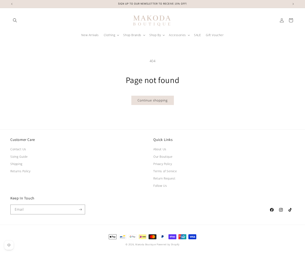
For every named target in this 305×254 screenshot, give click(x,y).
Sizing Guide (19, 157)
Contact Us (18, 149)
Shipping (16, 164)
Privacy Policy (162, 164)
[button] (15, 20)
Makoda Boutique (145, 244)
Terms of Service (165, 171)
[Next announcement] (293, 4)
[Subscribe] (80, 209)
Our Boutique (162, 157)
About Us (159, 149)
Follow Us (160, 186)
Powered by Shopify (168, 244)
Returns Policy (20, 171)
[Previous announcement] (11, 4)
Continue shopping (153, 100)
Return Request (164, 178)
